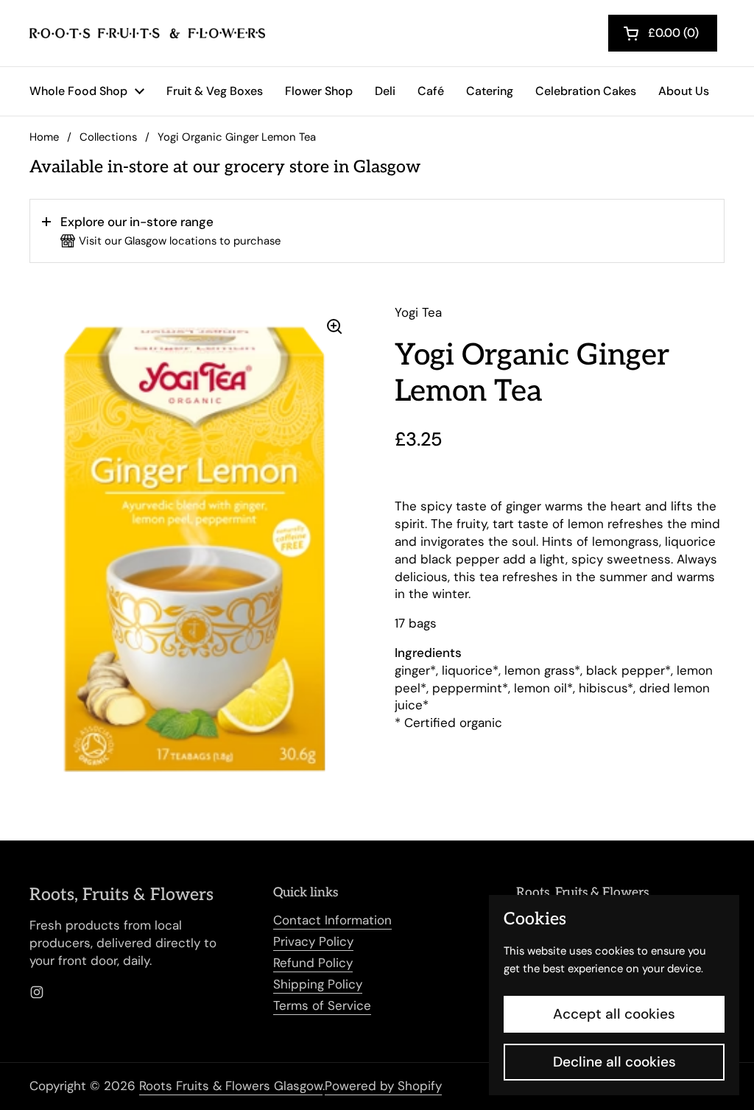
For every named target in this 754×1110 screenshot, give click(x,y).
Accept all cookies (614, 1014)
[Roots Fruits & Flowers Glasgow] (147, 33)
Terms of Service (322, 1005)
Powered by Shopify (383, 1086)
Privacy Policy (313, 941)
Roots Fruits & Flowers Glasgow (231, 1086)
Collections (108, 137)
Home (44, 137)
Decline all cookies (614, 1062)
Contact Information (332, 920)
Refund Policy (313, 963)
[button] (377, 231)
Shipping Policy (317, 984)
